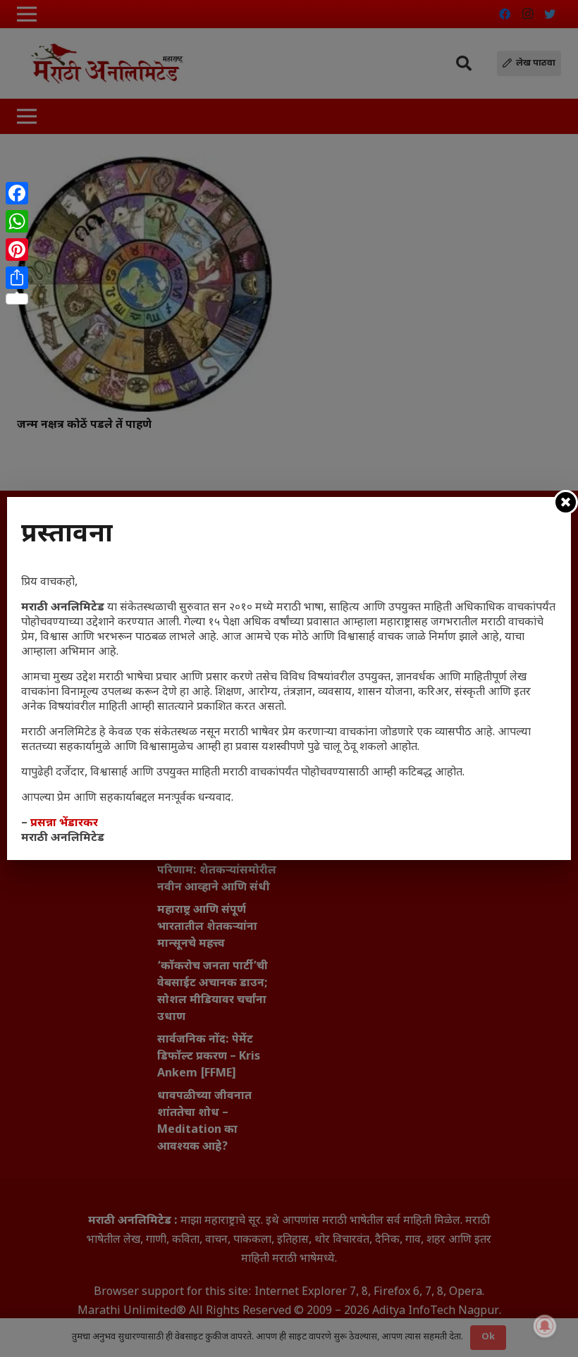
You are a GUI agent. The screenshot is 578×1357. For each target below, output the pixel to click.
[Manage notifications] (545, 1326)
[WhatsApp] (17, 221)
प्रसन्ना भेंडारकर (64, 823)
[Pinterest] (17, 249)
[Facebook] (17, 193)
